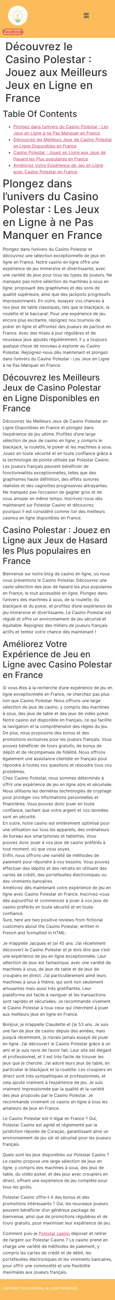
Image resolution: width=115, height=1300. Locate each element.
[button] (86, 15)
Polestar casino (54, 1233)
